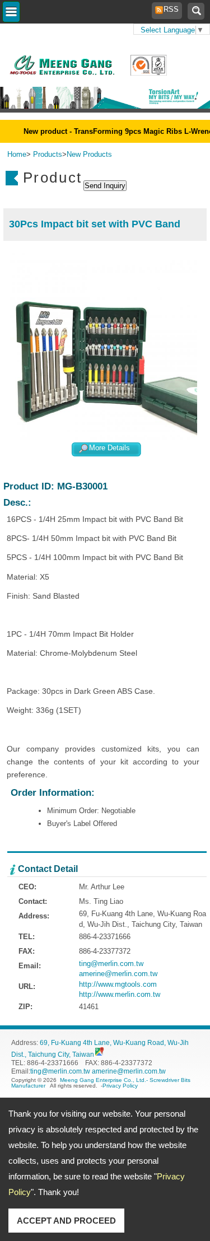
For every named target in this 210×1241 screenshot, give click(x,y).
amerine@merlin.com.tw (118, 973)
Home (16, 154)
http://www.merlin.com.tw (119, 994)
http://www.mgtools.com (118, 984)
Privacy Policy (120, 1086)
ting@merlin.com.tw (111, 963)
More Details (109, 448)
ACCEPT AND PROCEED (66, 1220)
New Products (89, 154)
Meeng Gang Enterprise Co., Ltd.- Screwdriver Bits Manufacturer (100, 1083)
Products (47, 154)
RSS (168, 9)
